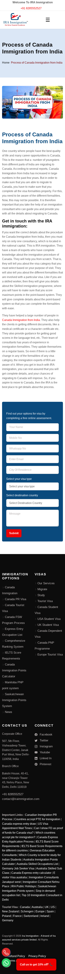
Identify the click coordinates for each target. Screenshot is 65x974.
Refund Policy (16, 956)
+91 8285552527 (31, 8)
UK (47, 907)
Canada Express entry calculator (31, 872)
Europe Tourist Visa (50, 654)
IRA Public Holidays (23, 886)
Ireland (44, 915)
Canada (25, 907)
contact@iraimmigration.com (20, 799)
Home (6, 62)
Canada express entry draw (19, 823)
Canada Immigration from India (21, 319)
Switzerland (31, 915)
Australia (37, 907)
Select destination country (22, 495)
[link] (36, 965)
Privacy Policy (37, 956)
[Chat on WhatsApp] (6, 962)
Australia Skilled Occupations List (37, 863)
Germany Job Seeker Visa (18, 868)
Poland (6, 915)
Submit (14, 533)
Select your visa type (19, 478)
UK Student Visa (48, 625)
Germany (7, 920)
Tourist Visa (45, 601)
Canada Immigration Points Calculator (14, 670)
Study (41, 595)
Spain (50, 911)
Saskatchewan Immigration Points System (14, 700)
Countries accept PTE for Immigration (37, 819)
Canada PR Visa (15, 599)
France (17, 915)
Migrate (42, 589)
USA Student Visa (48, 619)
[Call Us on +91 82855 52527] (6, 952)
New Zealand (10, 911)
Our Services (46, 583)
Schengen (27, 911)
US (53, 907)
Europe (40, 911)
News (8, 712)
